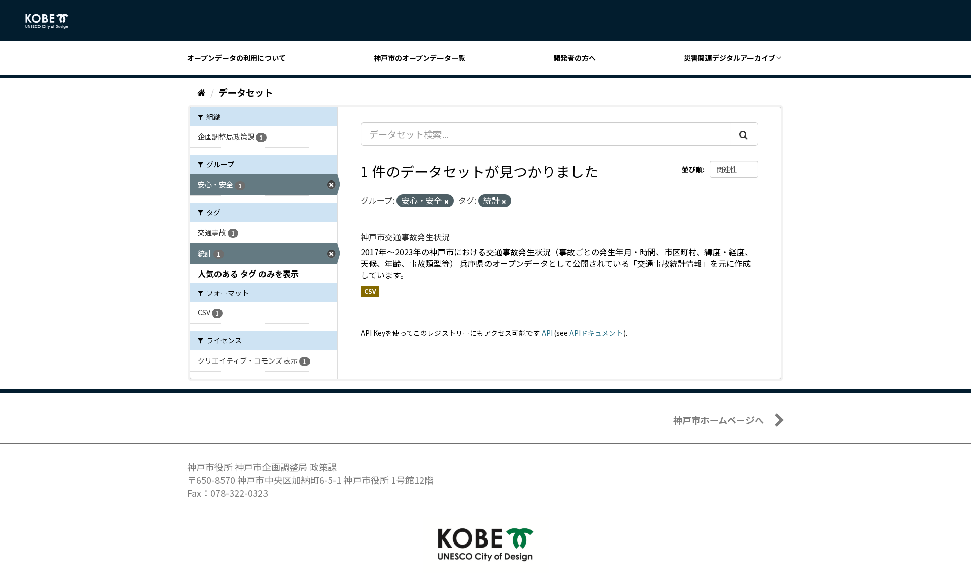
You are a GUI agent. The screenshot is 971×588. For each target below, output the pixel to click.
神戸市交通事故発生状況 (405, 237)
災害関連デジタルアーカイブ (729, 58)
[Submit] (744, 134)
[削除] (446, 201)
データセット (245, 92)
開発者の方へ (574, 58)
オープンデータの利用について (236, 58)
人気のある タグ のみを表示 (248, 273)
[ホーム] (201, 92)
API (547, 333)
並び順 (692, 169)
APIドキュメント (596, 333)
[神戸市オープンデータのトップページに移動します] (52, 21)
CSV (370, 291)
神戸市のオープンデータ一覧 (419, 58)
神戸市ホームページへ (718, 419)
